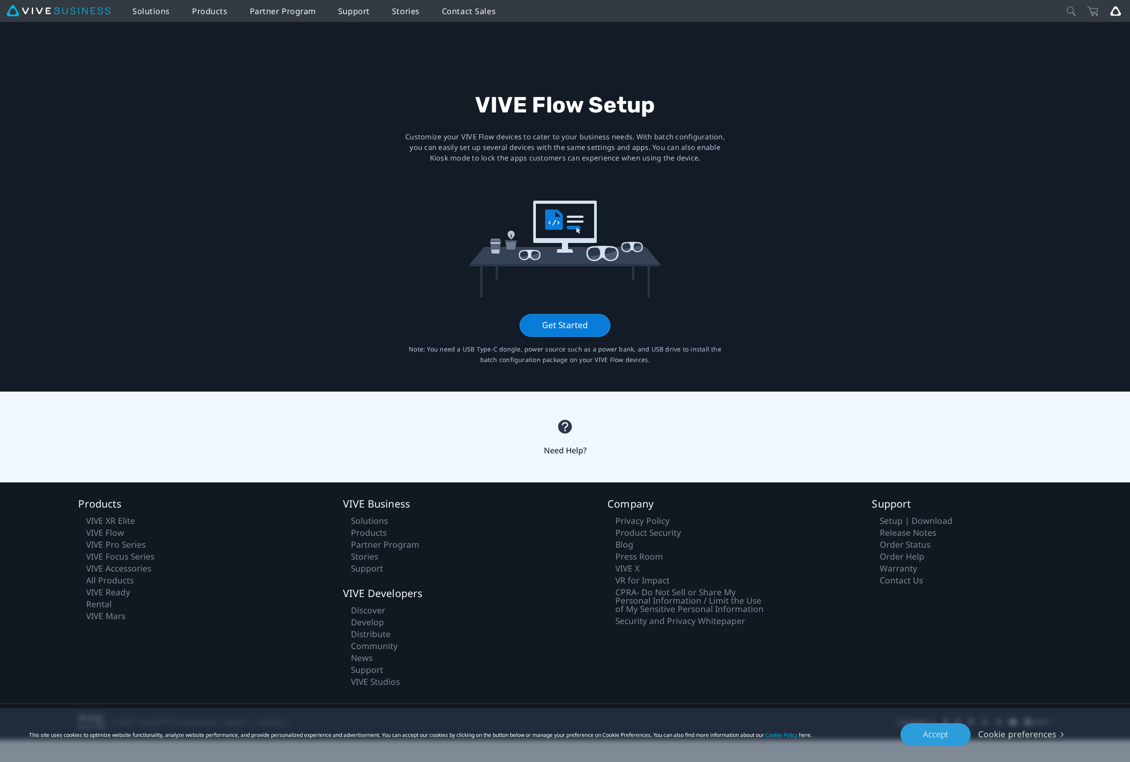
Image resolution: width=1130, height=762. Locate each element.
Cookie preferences (1017, 734)
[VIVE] (58, 11)
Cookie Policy (781, 735)
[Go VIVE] (1115, 11)
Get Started (565, 325)
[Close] (1071, 11)
